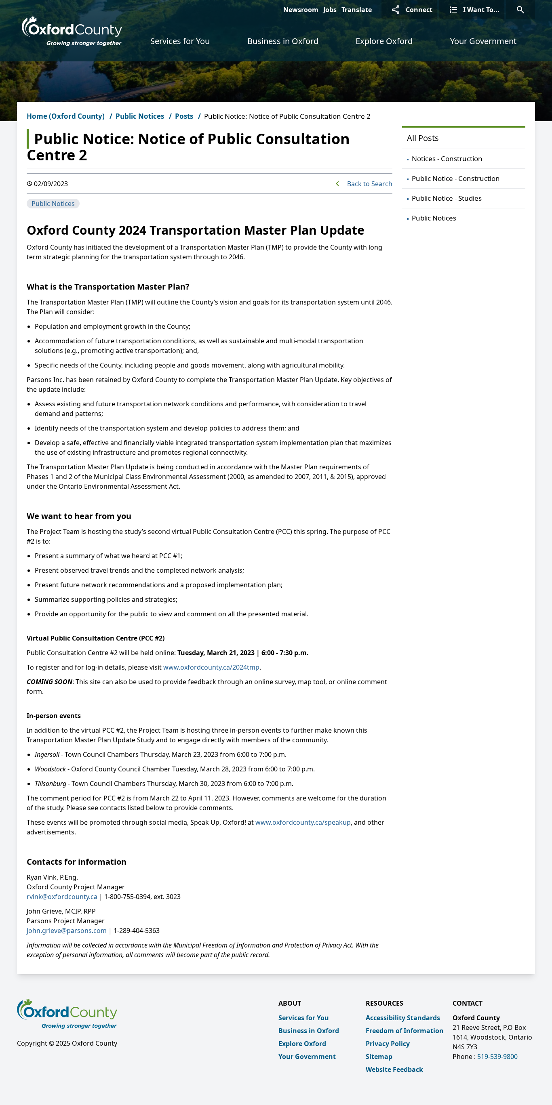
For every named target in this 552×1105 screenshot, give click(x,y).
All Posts (423, 137)
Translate (356, 9)
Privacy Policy (388, 1043)
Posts (184, 116)
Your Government (483, 41)
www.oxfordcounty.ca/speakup (303, 822)
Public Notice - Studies (447, 198)
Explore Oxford (384, 41)
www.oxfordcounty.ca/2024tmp (211, 667)
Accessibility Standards (403, 1017)
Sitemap (379, 1056)
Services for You (180, 41)
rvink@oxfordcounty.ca (62, 896)
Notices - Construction (447, 158)
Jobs (330, 9)
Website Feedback (394, 1069)
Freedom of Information (405, 1030)
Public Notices (140, 116)
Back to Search (369, 183)
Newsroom (300, 9)
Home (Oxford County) (66, 116)
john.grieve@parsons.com (67, 930)
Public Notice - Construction (456, 178)
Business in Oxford (282, 41)
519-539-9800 (497, 1056)
